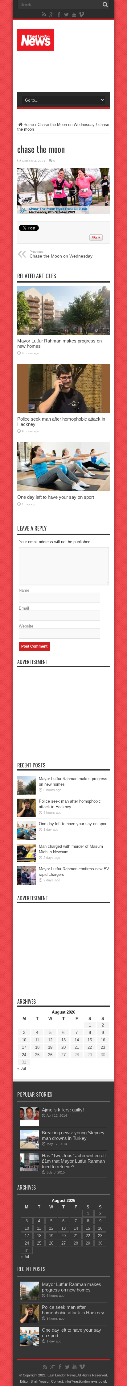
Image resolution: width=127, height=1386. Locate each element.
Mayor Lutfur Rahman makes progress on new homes (71, 1287)
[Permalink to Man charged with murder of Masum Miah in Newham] (26, 853)
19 (50, 1047)
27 (63, 1054)
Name (24, 590)
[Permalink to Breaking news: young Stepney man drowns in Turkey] (29, 1139)
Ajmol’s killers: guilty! (63, 1109)
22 (90, 1047)
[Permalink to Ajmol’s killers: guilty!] (29, 1116)
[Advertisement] (66, 68)
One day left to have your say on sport (55, 497)
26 (50, 1054)
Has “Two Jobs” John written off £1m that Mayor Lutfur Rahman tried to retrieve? (74, 1161)
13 (63, 1040)
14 (77, 1040)
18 (37, 1047)
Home (28, 124)
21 (77, 1047)
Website (26, 626)
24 (24, 1054)
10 (24, 1040)
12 (50, 1040)
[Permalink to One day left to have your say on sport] (63, 466)
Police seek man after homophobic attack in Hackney (73, 1309)
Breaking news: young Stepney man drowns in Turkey (73, 1135)
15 (90, 1040)
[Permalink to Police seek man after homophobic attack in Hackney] (63, 388)
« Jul (21, 1068)
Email (24, 608)
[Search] (105, 4)
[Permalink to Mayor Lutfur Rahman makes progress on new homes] (63, 310)
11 (37, 1040)
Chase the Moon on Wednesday (66, 124)
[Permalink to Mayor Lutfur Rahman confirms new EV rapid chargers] (26, 875)
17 (24, 1047)
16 (103, 1040)
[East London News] (63, 40)
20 (63, 1047)
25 (37, 1054)
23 (103, 1047)
